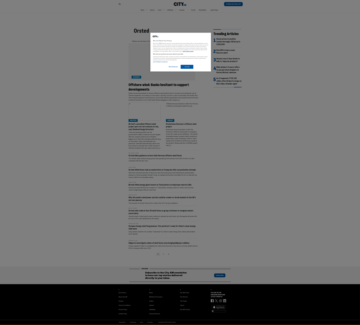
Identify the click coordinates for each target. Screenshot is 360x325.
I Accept (187, 66)
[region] (180, 52)
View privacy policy (188, 51)
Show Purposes (173, 66)
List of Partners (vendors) (160, 61)
